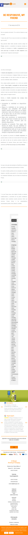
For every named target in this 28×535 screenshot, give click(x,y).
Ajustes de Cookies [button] (19, 532)
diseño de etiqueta (13, 288)
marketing (13, 352)
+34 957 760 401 (14, 470)
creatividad (13, 275)
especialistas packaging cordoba (14, 328)
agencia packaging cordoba (13, 258)
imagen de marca (13, 332)
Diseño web (14, 507)
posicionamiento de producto (14, 375)
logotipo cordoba (13, 340)
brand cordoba (13, 265)
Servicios (14, 490)
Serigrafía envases (14, 503)
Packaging (13, 241)
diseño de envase (13, 285)
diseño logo (14, 302)
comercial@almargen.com (14, 483)
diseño (12, 283)
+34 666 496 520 (14, 481)
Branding (13, 226)
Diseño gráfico (14, 506)
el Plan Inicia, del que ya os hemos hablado (15, 144)
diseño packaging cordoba (13, 313)
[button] (1, 5)
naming (12, 353)
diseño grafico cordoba (13, 295)
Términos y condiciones (14, 522)
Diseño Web (13, 238)
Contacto (14, 492)
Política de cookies (14, 524)
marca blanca (12, 349)
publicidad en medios (13, 379)
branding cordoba (13, 269)
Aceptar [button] (6, 532)
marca (12, 347)
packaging (13, 361)
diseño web (13, 320)
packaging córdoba (13, 371)
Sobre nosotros (14, 494)
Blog (14, 493)
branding (13, 267)
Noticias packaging (13, 359)
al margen (13, 261)
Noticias (13, 239)
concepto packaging (13, 272)
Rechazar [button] (11, 532)
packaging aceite (13, 364)
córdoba (13, 276)
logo (12, 336)
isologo (12, 334)
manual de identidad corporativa (13, 344)
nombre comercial (13, 356)
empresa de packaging (13, 324)
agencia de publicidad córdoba (13, 253)
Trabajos (14, 489)
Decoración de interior (14, 510)
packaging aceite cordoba (13, 368)
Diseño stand (13, 509)
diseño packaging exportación (13, 317)
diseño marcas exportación (13, 305)
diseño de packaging (13, 291)
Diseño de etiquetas (14, 504)
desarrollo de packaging (13, 280)
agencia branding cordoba (13, 248)
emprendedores (14, 322)
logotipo (13, 338)
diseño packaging (13, 309)
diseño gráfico (12, 299)
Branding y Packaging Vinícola (14, 501)
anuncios (13, 262)
